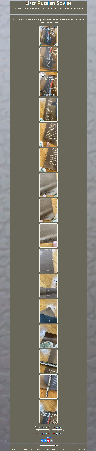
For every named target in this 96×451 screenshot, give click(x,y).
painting (38, 449)
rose (53, 449)
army (48, 449)
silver (57, 449)
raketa (32, 449)
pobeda (43, 449)
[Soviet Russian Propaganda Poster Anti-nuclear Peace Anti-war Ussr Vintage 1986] (48, 36)
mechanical (23, 449)
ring (84, 449)
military (78, 449)
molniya (14, 449)
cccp (73, 449)
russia (65, 449)
